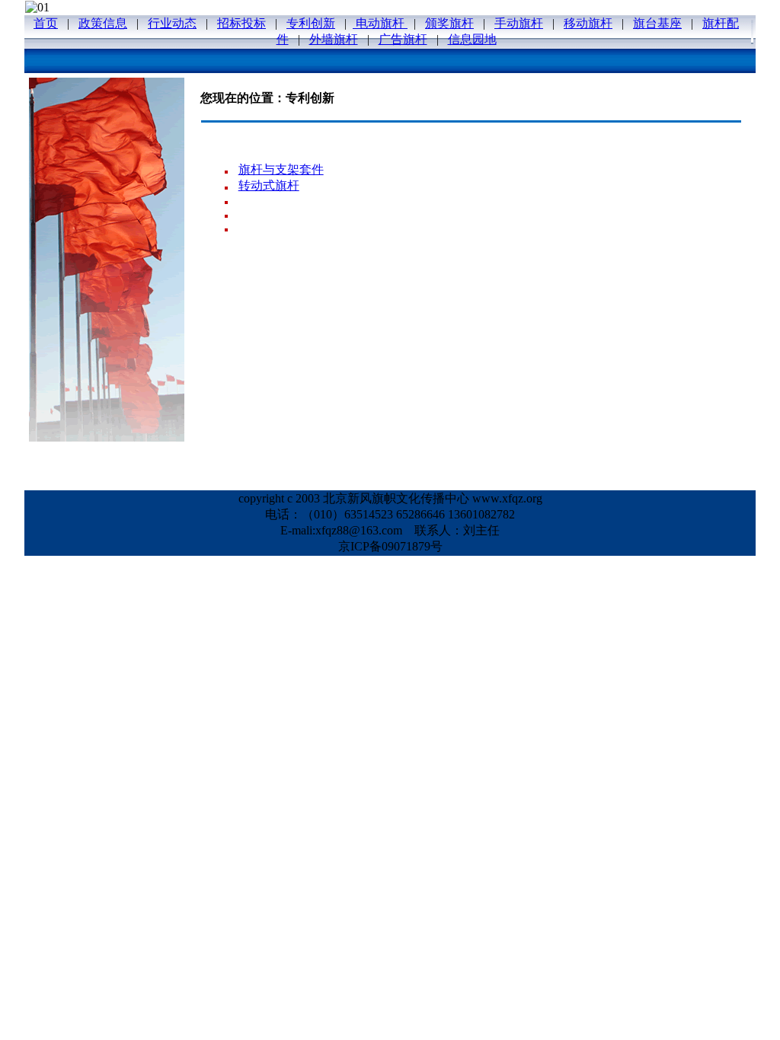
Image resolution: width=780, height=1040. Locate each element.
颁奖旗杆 (449, 23)
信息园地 (472, 39)
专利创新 (310, 23)
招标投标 (241, 23)
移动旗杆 (588, 23)
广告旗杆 (403, 39)
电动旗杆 (380, 23)
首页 (46, 23)
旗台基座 (657, 23)
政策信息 (102, 23)
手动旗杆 (518, 23)
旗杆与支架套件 (281, 169)
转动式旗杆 (268, 185)
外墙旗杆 (333, 39)
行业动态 (172, 23)
